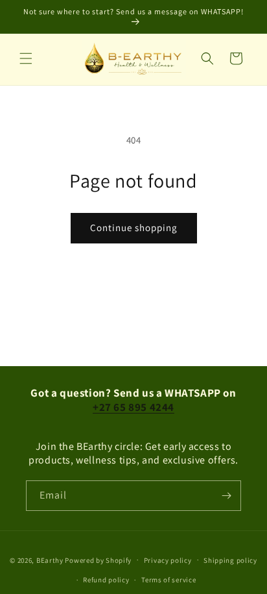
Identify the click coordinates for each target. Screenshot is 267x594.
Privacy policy (168, 560)
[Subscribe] (226, 495)
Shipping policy (230, 560)
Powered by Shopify (98, 559)
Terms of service (168, 579)
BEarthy (50, 559)
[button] (26, 58)
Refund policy (106, 579)
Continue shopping (134, 227)
